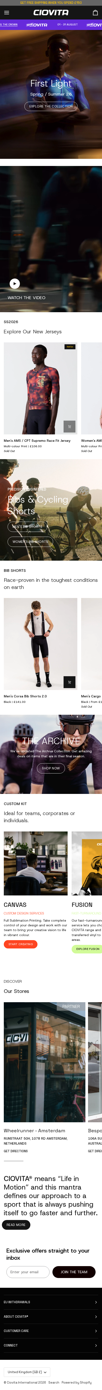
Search (53, 1382)
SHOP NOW (51, 768)
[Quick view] (69, 427)
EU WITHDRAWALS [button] (17, 1302)
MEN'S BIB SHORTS (27, 527)
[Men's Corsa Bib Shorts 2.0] (40, 644)
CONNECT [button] (11, 1345)
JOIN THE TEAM (74, 1271)
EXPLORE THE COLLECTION (51, 106)
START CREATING (21, 944)
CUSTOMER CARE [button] (16, 1331)
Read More (16, 1225)
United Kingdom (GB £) (25, 1372)
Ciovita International (22, 1382)
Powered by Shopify (77, 1382)
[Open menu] (11, 12)
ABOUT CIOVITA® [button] (16, 1317)
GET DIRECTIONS (16, 1151)
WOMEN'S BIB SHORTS (30, 542)
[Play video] (14, 283)
